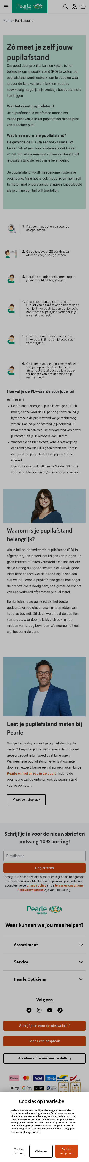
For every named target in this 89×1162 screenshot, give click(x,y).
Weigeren (41, 1151)
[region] (44, 1127)
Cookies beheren (19, 1151)
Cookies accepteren (66, 1151)
